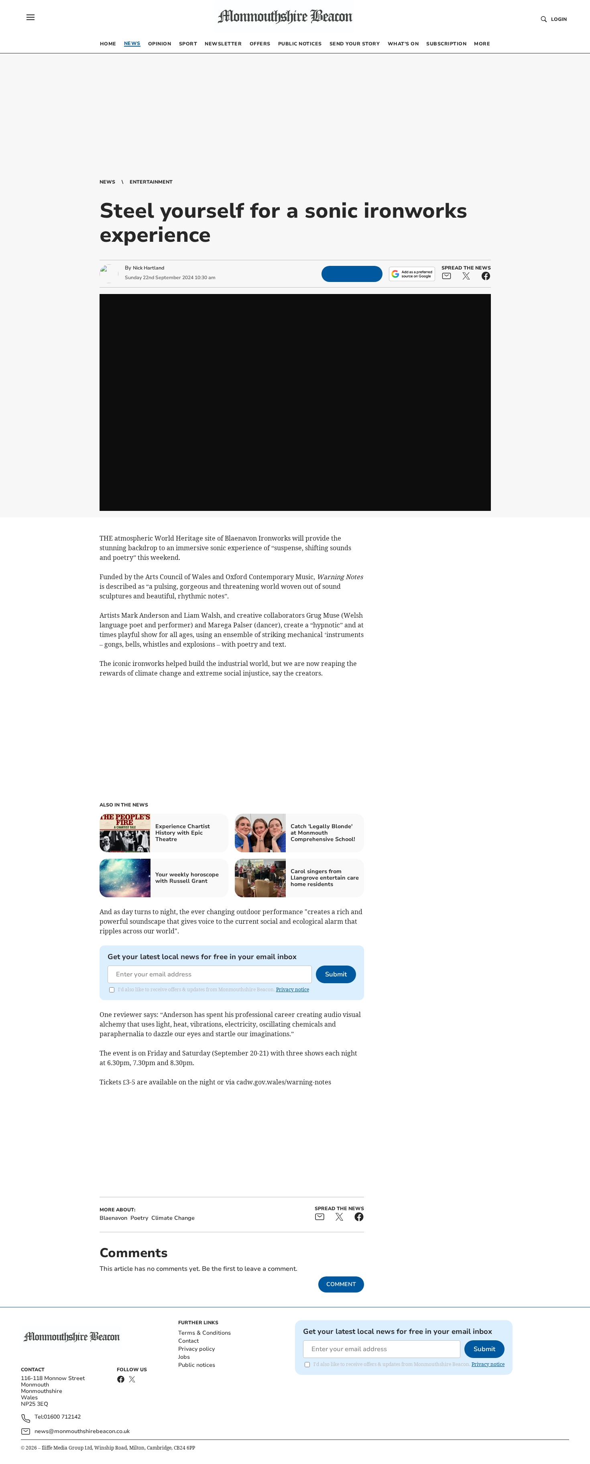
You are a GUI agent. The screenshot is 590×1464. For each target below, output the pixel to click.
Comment (341, 1284)
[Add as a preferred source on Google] (412, 274)
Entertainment (151, 182)
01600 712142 (62, 1417)
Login (559, 19)
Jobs (184, 1357)
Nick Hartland (148, 268)
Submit (336, 974)
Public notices (196, 1365)
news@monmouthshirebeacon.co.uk (82, 1431)
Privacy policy (196, 1349)
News (107, 182)
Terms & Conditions (204, 1333)
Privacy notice (292, 989)
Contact (188, 1341)
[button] (30, 17)
